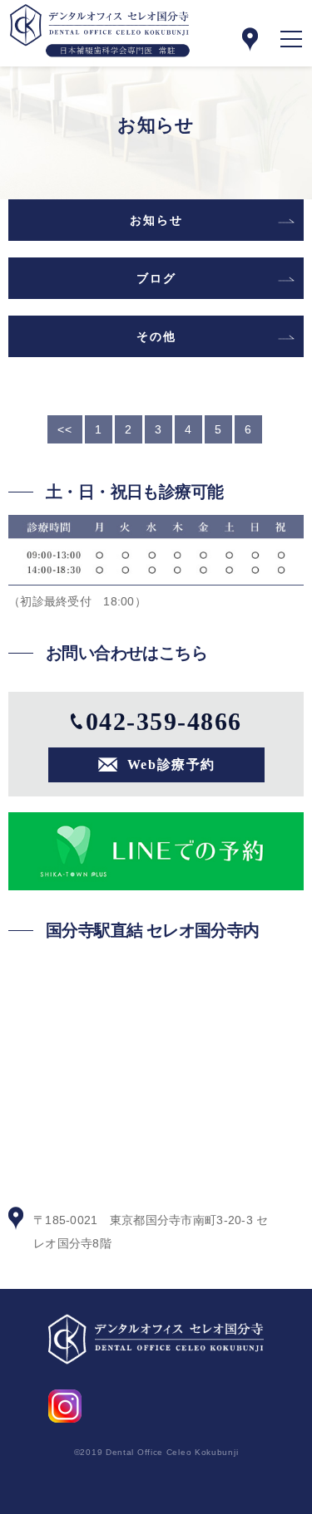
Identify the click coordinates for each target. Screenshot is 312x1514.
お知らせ (156, 220)
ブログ (156, 278)
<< (64, 429)
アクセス (249, 39)
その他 (156, 336)
